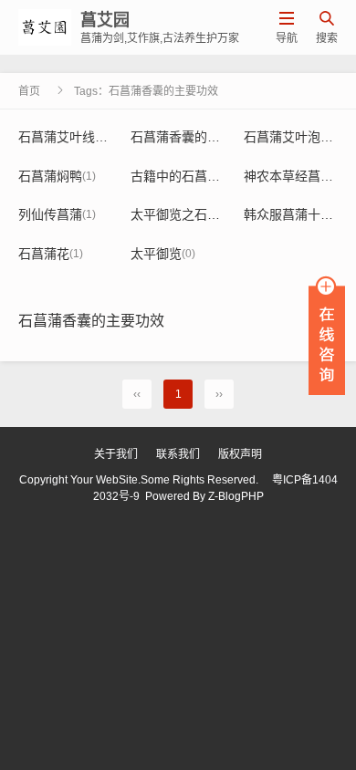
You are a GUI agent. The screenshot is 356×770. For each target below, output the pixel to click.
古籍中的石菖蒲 (182, 176)
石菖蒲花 (50, 253)
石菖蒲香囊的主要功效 (201, 137)
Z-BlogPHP (236, 496)
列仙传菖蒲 (57, 214)
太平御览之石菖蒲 (188, 214)
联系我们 (178, 454)
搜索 (327, 28)
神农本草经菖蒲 (295, 176)
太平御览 (163, 253)
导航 (287, 28)
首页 (29, 91)
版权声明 (240, 454)
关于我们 (116, 454)
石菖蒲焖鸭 (57, 176)
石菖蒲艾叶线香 (69, 137)
